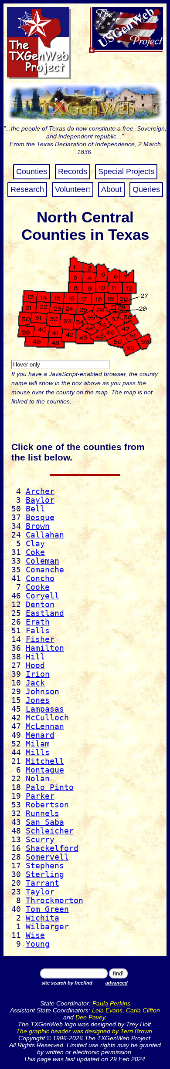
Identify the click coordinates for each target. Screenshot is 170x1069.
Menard (40, 735)
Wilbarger (47, 926)
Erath (38, 622)
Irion (38, 674)
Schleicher (50, 831)
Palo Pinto (50, 787)
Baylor (40, 500)
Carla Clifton (143, 1010)
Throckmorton (54, 900)
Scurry (40, 839)
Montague (45, 770)
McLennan (45, 726)
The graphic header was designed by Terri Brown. (85, 1031)
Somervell (47, 857)
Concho (40, 578)
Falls (38, 630)
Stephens (45, 865)
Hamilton (45, 648)
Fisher (40, 639)
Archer (40, 491)
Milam (38, 744)
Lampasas (45, 709)
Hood (35, 665)
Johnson (42, 691)
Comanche (45, 569)
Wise (35, 935)
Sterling (45, 874)
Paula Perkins (111, 1003)
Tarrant (42, 883)
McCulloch (47, 717)
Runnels (42, 813)
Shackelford (52, 848)
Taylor (40, 891)
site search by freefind (66, 982)
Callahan (45, 535)
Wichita (42, 918)
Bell (35, 508)
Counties (31, 171)
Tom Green (47, 909)
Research (27, 189)
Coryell (42, 596)
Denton (40, 604)
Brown (38, 526)
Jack (35, 683)
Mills (38, 752)
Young (38, 944)
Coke (35, 552)
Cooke (38, 587)
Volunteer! (72, 189)
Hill (35, 656)
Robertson (47, 804)
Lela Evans (107, 1010)
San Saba (45, 822)
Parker (40, 796)
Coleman (42, 561)
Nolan (38, 778)
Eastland (45, 613)
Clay (35, 543)
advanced (116, 982)
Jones (38, 700)
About (111, 189)
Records (72, 171)
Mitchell (45, 761)
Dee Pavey (90, 1017)
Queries (146, 189)
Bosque (40, 517)
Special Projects (126, 171)
